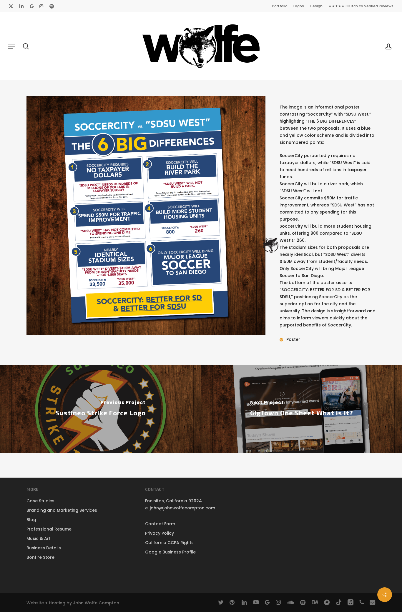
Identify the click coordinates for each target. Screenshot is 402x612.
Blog (31, 520)
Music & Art (38, 538)
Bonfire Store (40, 557)
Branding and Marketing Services (61, 510)
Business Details (43, 548)
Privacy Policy (159, 533)
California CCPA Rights (169, 543)
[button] (11, 46)
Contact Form (160, 524)
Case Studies (40, 501)
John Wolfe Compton (96, 603)
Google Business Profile (170, 552)
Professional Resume (49, 529)
